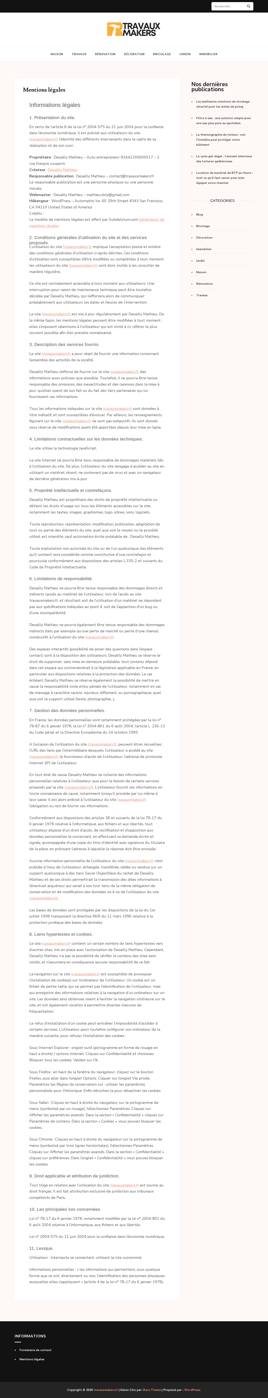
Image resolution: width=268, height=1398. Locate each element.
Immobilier (208, 54)
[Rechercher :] (231, 6)
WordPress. (192, 1390)
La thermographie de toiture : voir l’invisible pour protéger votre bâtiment (221, 140)
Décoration (134, 54)
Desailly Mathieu (62, 169)
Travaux (79, 54)
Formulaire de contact (35, 1350)
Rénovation (105, 54)
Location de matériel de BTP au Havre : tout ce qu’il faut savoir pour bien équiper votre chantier (224, 178)
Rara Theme (152, 1390)
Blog (199, 215)
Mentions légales (31, 1359)
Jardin (185, 54)
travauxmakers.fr (43, 139)
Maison (57, 54)
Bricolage (162, 54)
